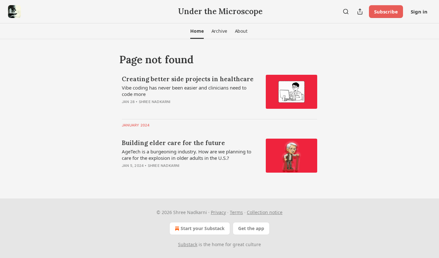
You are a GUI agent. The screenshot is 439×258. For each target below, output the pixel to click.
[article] (219, 94)
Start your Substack (203, 228)
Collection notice (264, 212)
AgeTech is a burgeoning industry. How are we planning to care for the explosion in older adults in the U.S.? (186, 154)
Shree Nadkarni (155, 101)
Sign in (419, 11)
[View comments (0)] (171, 110)
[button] (196, 31)
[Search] (345, 11)
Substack (187, 244)
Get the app (251, 228)
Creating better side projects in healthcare (188, 79)
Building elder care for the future (173, 143)
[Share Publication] (360, 11)
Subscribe (386, 11)
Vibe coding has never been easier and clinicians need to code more (184, 90)
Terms (236, 212)
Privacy (218, 212)
